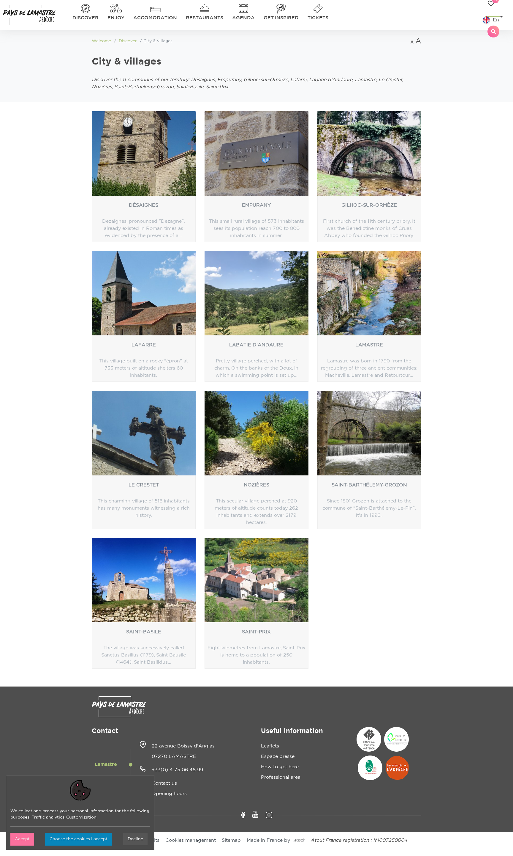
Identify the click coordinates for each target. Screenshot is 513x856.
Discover (85, 17)
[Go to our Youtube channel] (255, 814)
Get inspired (281, 17)
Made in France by (270, 840)
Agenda (243, 17)
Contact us (164, 783)
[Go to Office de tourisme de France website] (369, 739)
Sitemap (231, 840)
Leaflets (270, 746)
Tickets (318, 17)
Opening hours (169, 793)
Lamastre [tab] (106, 764)
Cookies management (190, 840)
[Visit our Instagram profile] (269, 815)
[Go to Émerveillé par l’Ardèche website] (397, 768)
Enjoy (115, 17)
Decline (135, 839)
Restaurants (204, 17)
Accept (22, 839)
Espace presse (277, 756)
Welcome (101, 41)
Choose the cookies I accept (78, 839)
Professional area (280, 777)
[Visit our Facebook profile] (243, 815)
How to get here (280, 766)
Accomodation (155, 17)
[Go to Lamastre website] (396, 739)
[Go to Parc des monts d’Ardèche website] (370, 768)
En (496, 20)
